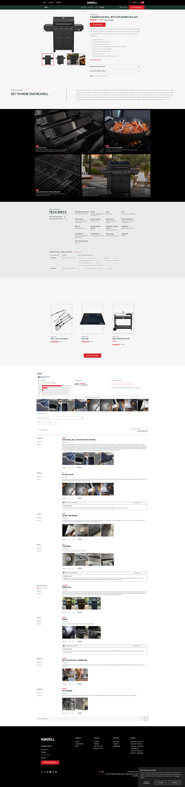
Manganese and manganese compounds (115, 260)
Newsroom (116, 746)
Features (90, 7)
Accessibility (135, 748)
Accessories (79, 744)
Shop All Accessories (92, 355)
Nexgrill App (98, 748)
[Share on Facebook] (95, 76)
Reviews (102, 7)
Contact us (45, 749)
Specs (96, 7)
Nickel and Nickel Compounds (87, 262)
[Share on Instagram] (104, 76)
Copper (118, 258)
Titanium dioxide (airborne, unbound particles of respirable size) (93, 265)
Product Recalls (136, 751)
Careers (43, 752)
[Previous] (44, 31)
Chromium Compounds (95, 258)
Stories (96, 741)
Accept (161, 782)
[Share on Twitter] (97, 76)
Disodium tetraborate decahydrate (87, 260)
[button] (106, 76)
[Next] (84, 31)
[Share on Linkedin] (102, 76)
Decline (175, 782)
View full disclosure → (78, 252)
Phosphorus (100, 262)
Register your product (50, 762)
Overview (83, 7)
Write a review (109, 20)
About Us (116, 741)
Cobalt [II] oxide (108, 258)
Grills (77, 741)
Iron (100, 260)
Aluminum (83, 258)
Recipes (96, 744)
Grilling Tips (98, 746)
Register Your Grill (137, 741)
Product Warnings (137, 753)
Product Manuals (137, 744)
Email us (44, 758)
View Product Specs (95, 59)
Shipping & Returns (137, 746)
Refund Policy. (121, 774)
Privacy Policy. (129, 774)
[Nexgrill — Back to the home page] (48, 741)
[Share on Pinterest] (99, 76)
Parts (77, 746)
